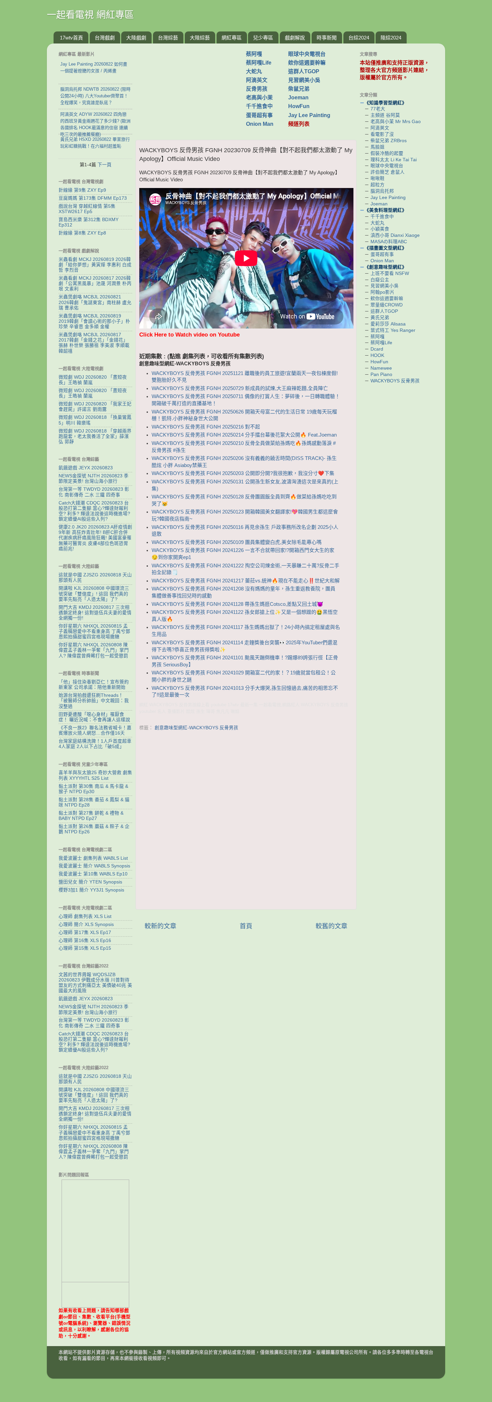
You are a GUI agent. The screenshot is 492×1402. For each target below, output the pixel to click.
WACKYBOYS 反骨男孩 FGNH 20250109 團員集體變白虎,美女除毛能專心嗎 (237, 542)
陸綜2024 (391, 37)
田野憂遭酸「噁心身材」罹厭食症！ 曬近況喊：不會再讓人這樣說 (94, 717)
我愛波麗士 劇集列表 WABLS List (93, 858)
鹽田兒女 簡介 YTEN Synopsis (90, 881)
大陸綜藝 (200, 37)
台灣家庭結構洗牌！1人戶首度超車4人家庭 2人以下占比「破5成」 (95, 744)
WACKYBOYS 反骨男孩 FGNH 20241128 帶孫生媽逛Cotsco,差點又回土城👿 (237, 604)
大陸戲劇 (136, 37)
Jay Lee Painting (309, 115)
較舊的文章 (331, 926)
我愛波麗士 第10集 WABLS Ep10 (93, 873)
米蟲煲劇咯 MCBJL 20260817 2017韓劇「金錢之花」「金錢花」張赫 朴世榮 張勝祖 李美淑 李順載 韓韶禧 (94, 343)
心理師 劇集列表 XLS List (85, 916)
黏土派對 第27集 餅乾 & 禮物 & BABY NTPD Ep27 (91, 816)
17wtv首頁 (71, 37)
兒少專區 (263, 37)
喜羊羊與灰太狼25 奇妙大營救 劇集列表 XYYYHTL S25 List (95, 775)
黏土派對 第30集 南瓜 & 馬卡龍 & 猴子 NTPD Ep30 (93, 789)
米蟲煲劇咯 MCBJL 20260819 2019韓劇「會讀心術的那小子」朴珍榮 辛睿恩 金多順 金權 (94, 321)
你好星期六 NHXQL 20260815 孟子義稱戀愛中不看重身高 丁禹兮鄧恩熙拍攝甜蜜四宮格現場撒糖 (94, 631)
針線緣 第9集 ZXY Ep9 (82, 190)
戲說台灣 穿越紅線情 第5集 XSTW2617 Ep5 (87, 209)
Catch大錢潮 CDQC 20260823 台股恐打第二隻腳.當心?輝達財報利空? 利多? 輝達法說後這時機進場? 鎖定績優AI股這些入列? (94, 511)
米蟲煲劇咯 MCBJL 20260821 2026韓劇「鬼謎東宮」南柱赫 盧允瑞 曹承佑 (95, 302)
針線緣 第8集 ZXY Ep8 (82, 233)
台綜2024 (358, 37)
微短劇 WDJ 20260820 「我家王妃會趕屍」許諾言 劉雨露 (95, 406)
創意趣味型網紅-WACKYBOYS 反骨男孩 (196, 727)
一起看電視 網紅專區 (90, 15)
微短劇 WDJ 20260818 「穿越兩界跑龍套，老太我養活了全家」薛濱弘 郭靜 (95, 436)
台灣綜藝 (168, 37)
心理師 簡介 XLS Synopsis (86, 924)
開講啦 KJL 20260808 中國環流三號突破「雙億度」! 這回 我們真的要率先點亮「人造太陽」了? (94, 593)
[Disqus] (246, 818)
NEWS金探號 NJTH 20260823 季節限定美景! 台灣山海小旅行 (94, 478)
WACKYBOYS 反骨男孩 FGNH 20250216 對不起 (206, 427)
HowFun (299, 106)
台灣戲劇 (105, 37)
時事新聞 (327, 37)
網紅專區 (232, 37)
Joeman (298, 97)
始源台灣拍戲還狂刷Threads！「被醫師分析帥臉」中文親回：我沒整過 (94, 701)
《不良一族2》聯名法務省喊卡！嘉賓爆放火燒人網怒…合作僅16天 (95, 730)
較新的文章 (160, 926)
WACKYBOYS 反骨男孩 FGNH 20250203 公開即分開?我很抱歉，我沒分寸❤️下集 (243, 473)
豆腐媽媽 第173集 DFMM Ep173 (93, 198)
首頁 (246, 926)
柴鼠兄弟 (299, 89)
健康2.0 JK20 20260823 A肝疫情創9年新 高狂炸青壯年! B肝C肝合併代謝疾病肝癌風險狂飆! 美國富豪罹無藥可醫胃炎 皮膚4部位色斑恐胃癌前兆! (95, 538)
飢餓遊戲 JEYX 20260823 (86, 467)
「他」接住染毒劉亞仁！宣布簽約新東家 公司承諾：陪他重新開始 (94, 684)
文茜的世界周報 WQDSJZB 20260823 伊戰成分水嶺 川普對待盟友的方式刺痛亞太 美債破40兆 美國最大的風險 (95, 983)
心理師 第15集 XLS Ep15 (85, 948)
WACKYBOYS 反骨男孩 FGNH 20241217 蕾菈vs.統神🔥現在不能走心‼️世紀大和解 (246, 580)
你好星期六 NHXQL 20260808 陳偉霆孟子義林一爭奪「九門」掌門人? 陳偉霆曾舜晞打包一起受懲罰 (94, 650)
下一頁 (104, 164)
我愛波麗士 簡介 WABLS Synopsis (94, 865)
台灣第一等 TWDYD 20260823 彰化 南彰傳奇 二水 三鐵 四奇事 (94, 492)
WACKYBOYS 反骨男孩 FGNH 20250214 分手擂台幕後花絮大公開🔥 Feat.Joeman (244, 435)
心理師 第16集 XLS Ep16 (85, 940)
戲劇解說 (295, 37)
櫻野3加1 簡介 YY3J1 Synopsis (91, 890)
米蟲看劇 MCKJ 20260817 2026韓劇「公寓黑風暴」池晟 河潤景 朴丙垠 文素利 (95, 283)
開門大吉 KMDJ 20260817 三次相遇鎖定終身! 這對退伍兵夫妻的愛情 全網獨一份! (95, 613)
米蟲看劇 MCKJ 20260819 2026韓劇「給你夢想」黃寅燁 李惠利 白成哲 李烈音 (95, 265)
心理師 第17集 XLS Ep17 (85, 932)
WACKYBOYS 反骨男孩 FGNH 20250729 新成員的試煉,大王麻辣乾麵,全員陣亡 (240, 388)
